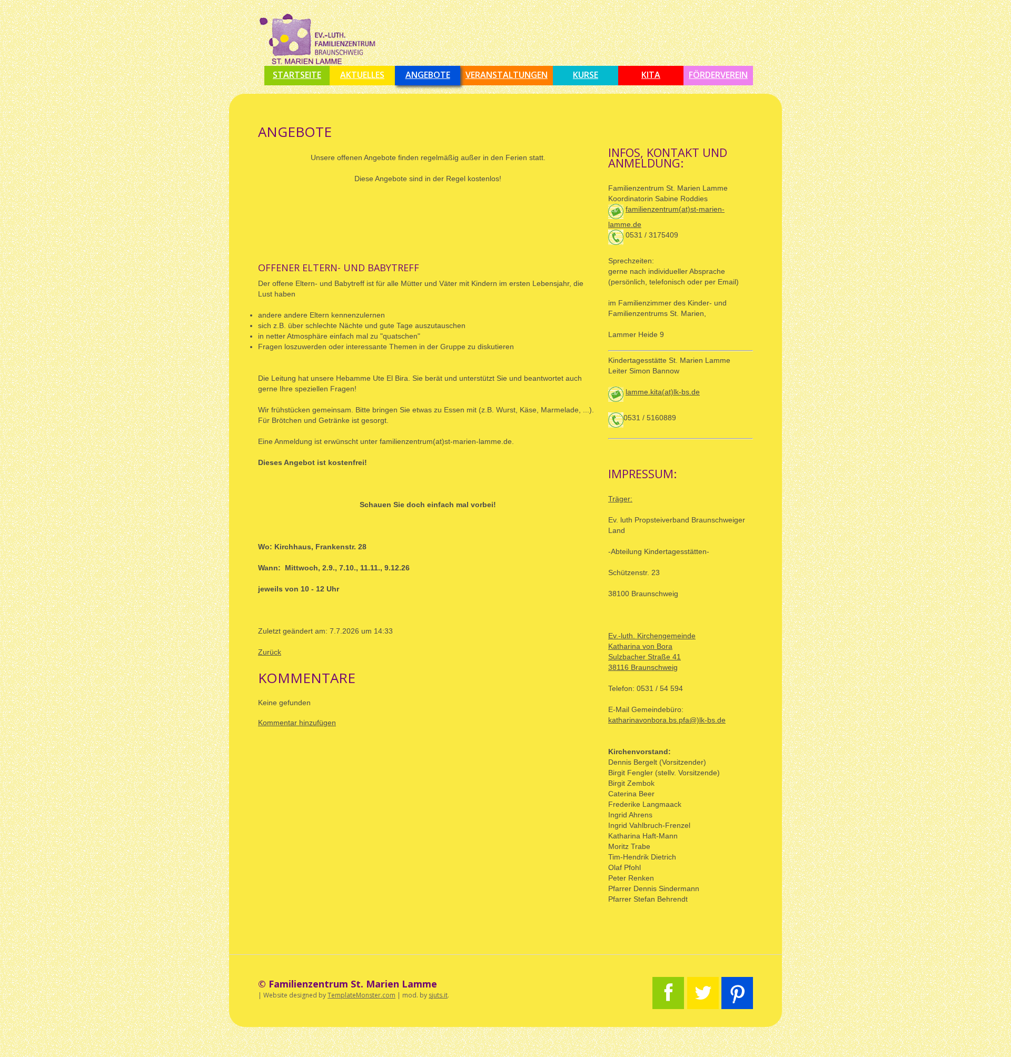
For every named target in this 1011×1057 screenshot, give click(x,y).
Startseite (297, 75)
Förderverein (718, 75)
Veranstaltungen (506, 75)
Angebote (427, 75)
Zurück (269, 652)
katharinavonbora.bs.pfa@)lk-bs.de (667, 720)
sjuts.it (438, 995)
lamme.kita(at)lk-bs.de (663, 392)
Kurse (585, 75)
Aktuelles (362, 75)
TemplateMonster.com (361, 995)
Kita (650, 75)
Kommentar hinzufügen (297, 722)
